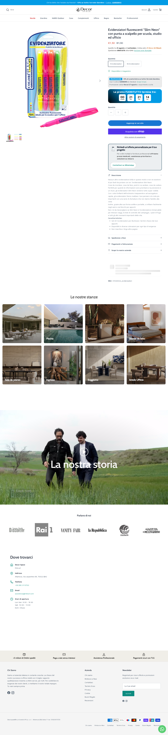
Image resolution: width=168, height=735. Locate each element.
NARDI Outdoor (58, 18)
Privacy (88, 690)
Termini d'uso (90, 686)
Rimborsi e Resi (91, 679)
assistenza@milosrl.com (24, 594)
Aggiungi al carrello (135, 123)
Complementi (83, 18)
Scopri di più (141, 82)
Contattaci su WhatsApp (123, 165)
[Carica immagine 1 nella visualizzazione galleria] (54, 79)
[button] (84, 452)
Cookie (87, 693)
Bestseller (118, 18)
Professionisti (132, 18)
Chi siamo (88, 675)
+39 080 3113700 (22, 585)
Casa (71, 18)
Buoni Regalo (90, 697)
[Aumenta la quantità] (125, 112)
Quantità (111, 107)
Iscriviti (128, 693)
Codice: (113, 2)
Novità (32, 18)
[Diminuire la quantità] (111, 112)
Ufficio (96, 18)
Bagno (106, 18)
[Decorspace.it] (84, 10)
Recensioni (89, 700)
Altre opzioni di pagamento (134, 137)
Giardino (43, 18)
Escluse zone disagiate (142, 50)
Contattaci (89, 682)
